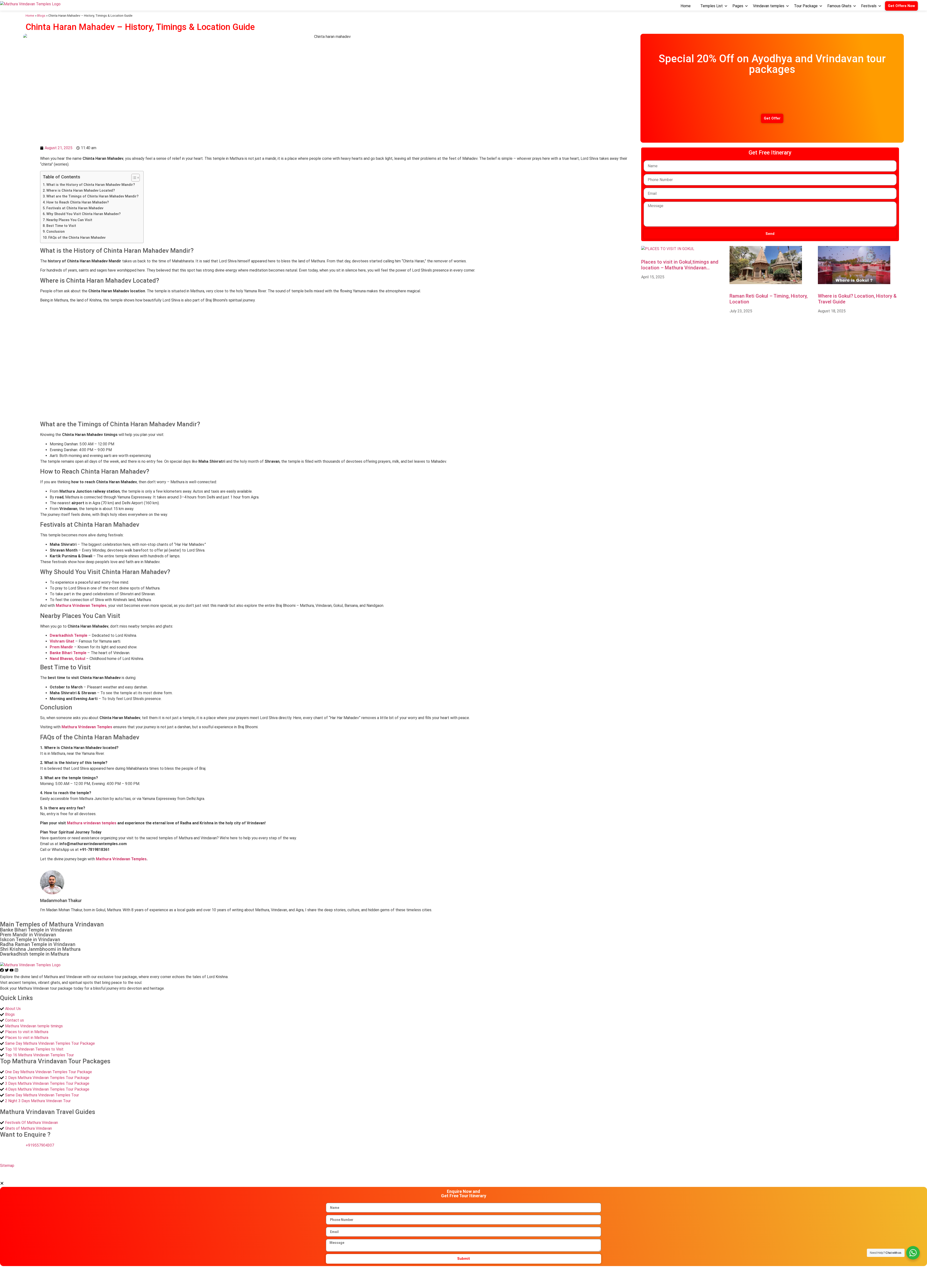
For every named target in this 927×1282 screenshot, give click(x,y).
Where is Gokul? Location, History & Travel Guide (857, 299)
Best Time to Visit (61, 226)
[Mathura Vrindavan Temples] (30, 4)
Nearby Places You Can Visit (69, 220)
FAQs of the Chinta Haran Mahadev (76, 238)
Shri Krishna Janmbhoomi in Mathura (40, 949)
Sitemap (7, 1165)
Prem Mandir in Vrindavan (28, 935)
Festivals (869, 6)
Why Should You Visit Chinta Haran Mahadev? (83, 214)
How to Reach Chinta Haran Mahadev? (77, 202)
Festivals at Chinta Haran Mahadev (74, 208)
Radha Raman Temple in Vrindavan (37, 944)
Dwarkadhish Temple (68, 635)
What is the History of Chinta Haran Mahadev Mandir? (90, 185)
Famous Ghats (839, 6)
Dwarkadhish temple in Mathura (34, 954)
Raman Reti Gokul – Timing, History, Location (769, 299)
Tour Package (806, 6)
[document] (463, 1223)
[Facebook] (2, 970)
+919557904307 (40, 1145)
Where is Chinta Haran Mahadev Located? (80, 191)
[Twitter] (7, 970)
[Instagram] (16, 970)
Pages (737, 6)
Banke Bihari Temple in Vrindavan (36, 930)
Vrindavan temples (768, 6)
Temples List (711, 6)
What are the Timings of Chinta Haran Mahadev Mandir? (92, 196)
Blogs (41, 15)
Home (686, 6)
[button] (2, 1184)
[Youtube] (12, 970)
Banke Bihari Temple (68, 653)
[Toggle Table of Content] (133, 178)
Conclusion (55, 232)
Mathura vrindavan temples (91, 823)
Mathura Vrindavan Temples (121, 859)
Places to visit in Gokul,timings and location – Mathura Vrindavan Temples (679, 265)
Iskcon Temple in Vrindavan (30, 939)
